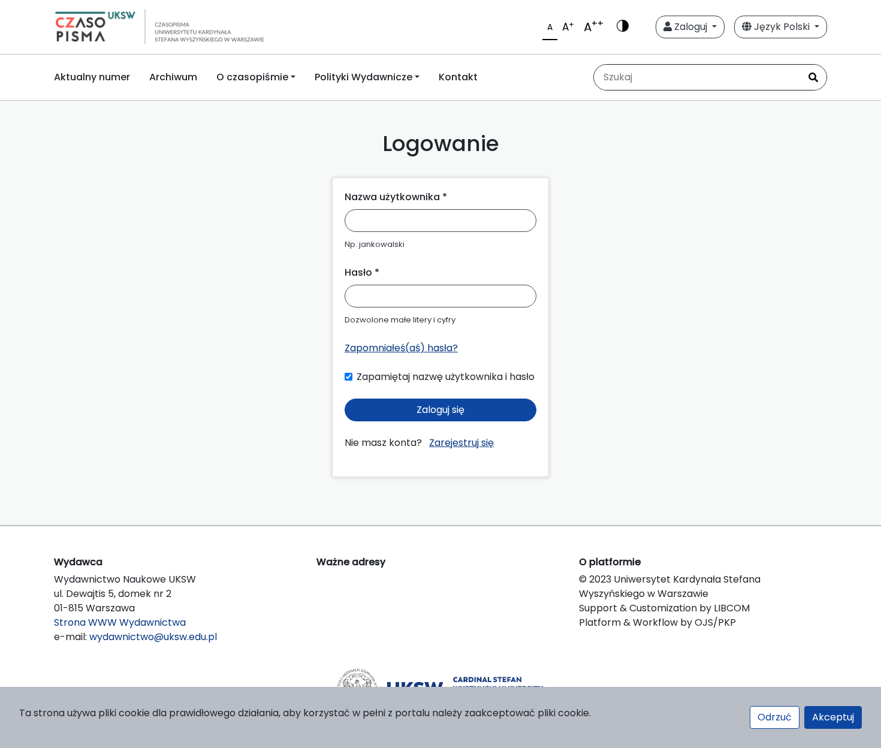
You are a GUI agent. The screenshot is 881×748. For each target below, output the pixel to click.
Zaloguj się (440, 410)
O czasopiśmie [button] (252, 77)
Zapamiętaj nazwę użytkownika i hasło (446, 377)
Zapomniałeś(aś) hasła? (401, 348)
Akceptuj (833, 717)
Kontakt (458, 77)
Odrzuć (775, 717)
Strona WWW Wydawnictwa (120, 622)
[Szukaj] (813, 77)
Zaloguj (691, 27)
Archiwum (173, 77)
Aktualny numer (92, 77)
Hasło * (362, 272)
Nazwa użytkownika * (396, 197)
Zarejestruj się (461, 443)
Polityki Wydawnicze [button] (363, 77)
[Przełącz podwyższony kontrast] (622, 27)
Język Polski (782, 27)
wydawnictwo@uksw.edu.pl (153, 637)
